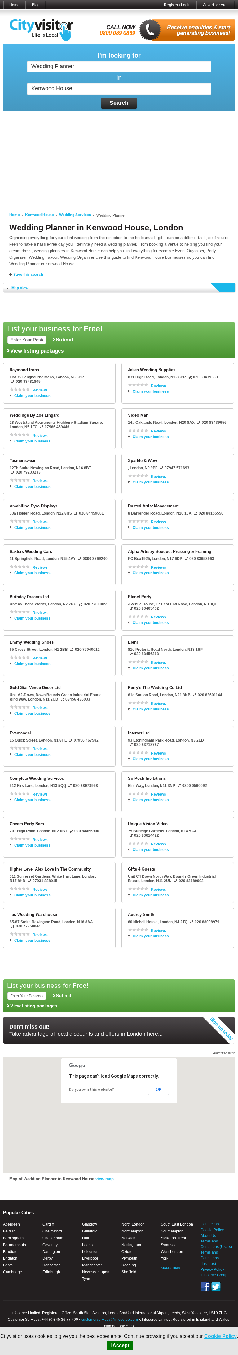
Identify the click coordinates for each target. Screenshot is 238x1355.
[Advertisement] (119, 157)
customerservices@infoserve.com (109, 1319)
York (164, 1258)
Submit (64, 339)
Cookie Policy (220, 1336)
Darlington (51, 1252)
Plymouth (129, 1258)
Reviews (40, 390)
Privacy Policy (212, 1269)
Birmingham (13, 1238)
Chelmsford (52, 1231)
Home (14, 5)
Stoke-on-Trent (173, 1238)
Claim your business (32, 396)
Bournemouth (14, 1245)
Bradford (10, 1252)
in (119, 77)
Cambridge (12, 1272)
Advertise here (224, 1053)
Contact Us (210, 1224)
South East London (177, 1224)
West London (172, 1252)
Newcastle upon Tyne (95, 1275)
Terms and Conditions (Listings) (210, 1258)
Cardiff (48, 1224)
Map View (19, 288)
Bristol (8, 1265)
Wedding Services (75, 215)
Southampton (172, 1231)
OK (158, 1089)
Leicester (90, 1252)
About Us (208, 1235)
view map (104, 1179)
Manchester (92, 1265)
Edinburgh (51, 1272)
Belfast (9, 1231)
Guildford (90, 1231)
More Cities (170, 1268)
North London (133, 1224)
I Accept (119, 1345)
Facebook (205, 1286)
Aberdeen (11, 1224)
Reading (128, 1265)
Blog (36, 5)
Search (119, 103)
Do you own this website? (91, 1089)
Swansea (169, 1245)
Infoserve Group (214, 1275)
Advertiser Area (216, 5)
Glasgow (89, 1224)
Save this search (28, 274)
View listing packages (37, 351)
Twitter (216, 1286)
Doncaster (51, 1265)
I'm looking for (119, 55)
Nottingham (131, 1245)
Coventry (50, 1245)
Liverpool (90, 1258)
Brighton (10, 1258)
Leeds (87, 1245)
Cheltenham (52, 1238)
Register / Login (177, 5)
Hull (85, 1238)
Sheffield (128, 1272)
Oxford (127, 1252)
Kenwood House (39, 215)
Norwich (128, 1238)
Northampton (132, 1231)
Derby (47, 1258)
